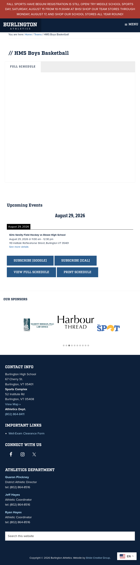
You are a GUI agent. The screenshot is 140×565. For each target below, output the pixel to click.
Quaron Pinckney (17, 477)
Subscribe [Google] (30, 261)
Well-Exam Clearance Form (27, 433)
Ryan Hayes (13, 512)
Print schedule (77, 272)
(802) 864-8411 (14, 414)
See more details (19, 246)
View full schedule (31, 272)
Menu (133, 24)
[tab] (23, 67)
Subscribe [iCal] (75, 261)
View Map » (13, 404)
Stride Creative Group (98, 557)
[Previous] (19, 215)
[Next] (120, 215)
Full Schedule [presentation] (23, 66)
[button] (63, 346)
